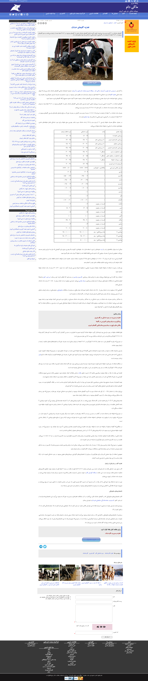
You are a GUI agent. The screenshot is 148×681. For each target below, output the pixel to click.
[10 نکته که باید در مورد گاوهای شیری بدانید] (91, 573)
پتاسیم (75, 277)
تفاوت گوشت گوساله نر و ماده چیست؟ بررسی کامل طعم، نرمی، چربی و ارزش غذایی (22, 33)
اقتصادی (105, 14)
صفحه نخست (133, 14)
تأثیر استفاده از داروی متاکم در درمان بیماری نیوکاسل (22, 242)
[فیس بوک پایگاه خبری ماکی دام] (22, 14)
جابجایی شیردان (96, 500)
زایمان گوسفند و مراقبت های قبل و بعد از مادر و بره (22, 131)
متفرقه (71, 659)
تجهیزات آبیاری (31, 644)
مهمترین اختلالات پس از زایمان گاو (25, 123)
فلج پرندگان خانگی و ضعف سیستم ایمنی (23, 203)
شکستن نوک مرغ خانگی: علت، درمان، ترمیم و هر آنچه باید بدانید (22, 88)
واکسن (71, 663)
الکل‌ (49, 649)
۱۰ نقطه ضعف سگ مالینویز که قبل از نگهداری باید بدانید (24, 111)
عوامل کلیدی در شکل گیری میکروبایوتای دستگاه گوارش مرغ (23, 145)
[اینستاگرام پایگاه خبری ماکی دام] (16, 14)
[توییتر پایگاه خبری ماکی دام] (13, 14)
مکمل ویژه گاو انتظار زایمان (27, 138)
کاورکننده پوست (49, 670)
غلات (79, 373)
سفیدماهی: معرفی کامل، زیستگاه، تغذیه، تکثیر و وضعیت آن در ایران (22, 103)
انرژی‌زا (49, 668)
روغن (49, 672)
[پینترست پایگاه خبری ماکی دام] (27, 14)
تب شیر (48, 277)
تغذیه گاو (113, 95)
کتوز (44, 277)
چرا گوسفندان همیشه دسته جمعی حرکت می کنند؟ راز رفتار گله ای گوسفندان (22, 56)
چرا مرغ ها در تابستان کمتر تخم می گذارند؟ (22, 84)
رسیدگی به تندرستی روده (28, 152)
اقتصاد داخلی (91, 644)
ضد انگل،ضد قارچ (71, 651)
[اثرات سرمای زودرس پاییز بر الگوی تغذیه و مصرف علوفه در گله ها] (112, 573)
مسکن (48, 661)
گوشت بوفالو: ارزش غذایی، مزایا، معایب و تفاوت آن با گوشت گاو (23, 70)
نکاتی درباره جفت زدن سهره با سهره (25, 238)
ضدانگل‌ (49, 658)
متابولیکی (60, 290)
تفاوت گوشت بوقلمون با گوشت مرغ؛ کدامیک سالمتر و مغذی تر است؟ (22, 38)
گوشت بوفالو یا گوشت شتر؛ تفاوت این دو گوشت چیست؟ (23, 47)
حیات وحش (129, 652)
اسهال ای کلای (31, 259)
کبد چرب (111, 500)
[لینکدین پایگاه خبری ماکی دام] (24, 14)
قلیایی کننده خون (49, 665)
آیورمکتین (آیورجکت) (28, 186)
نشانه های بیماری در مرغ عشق (26, 165)
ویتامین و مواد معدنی (72, 652)
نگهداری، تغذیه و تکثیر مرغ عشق (25, 162)
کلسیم (80, 277)
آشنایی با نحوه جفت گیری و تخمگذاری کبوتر (22, 206)
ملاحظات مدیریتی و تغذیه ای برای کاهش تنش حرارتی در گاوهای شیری (49, 584)
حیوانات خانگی (129, 647)
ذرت (101, 249)
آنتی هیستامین (71, 646)
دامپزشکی (129, 649)
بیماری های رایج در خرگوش (27, 189)
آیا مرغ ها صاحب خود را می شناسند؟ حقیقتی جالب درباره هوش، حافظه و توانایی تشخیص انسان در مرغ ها (22, 79)
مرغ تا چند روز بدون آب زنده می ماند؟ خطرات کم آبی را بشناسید (24, 99)
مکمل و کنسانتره (72, 661)
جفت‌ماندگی (104, 500)
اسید (49, 651)
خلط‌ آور (49, 663)
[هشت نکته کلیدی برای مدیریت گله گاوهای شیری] (70, 573)
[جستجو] (132, 1)
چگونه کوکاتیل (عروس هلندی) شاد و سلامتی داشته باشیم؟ (22, 177)
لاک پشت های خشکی (29, 251)
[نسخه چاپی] (39, 23)
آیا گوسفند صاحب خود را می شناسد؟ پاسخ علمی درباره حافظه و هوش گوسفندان (23, 65)
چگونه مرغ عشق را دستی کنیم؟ (26, 192)
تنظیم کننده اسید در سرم (49, 666)
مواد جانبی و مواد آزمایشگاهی (49, 660)
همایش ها (115, 14)
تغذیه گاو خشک (109, 553)
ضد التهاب (71, 649)
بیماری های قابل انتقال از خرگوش (25, 197)
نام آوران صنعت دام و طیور (77, 14)
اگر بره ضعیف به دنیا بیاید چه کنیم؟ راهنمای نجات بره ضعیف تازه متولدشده (22, 51)
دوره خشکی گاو (99, 553)
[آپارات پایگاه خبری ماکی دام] (10, 14)
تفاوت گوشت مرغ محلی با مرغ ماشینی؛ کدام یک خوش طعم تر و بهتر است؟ (23, 42)
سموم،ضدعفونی (72, 656)
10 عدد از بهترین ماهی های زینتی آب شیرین (22, 195)
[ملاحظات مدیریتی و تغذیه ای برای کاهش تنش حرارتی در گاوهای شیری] (49, 573)
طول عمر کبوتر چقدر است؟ (27, 115)
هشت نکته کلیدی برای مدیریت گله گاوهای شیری (71, 584)
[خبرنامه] (126, 1)
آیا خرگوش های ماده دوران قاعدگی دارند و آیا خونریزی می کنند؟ (23, 182)
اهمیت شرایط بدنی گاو (28, 120)
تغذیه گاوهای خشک (80, 27)
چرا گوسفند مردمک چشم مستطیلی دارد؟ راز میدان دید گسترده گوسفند (22, 61)
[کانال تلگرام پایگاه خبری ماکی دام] (19, 14)
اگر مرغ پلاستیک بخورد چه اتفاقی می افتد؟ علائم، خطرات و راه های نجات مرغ (23, 74)
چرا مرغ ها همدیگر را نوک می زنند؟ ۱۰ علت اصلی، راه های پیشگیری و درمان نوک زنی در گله (22, 93)
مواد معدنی (82, 281)
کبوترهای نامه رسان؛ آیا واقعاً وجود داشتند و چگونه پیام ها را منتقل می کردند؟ (23, 29)
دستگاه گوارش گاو (91, 473)
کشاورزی (62, 14)
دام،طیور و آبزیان (108, 23)
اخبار (123, 14)
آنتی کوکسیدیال (72, 665)
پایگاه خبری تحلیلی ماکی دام (75, 675)
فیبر (39, 355)
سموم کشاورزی (31, 646)
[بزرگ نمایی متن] (46, 23)
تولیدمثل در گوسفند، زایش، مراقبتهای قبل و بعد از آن (23, 127)
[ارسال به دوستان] (41, 23)
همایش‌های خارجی (109, 646)
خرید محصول (92, 83)
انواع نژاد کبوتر (30, 200)
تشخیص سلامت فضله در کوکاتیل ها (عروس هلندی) (23, 168)
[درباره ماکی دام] (138, 1)
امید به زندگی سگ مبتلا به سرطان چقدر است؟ (22, 107)
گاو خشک (85, 553)
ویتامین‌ (49, 653)
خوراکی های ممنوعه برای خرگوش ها (24, 245)
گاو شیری (91, 553)
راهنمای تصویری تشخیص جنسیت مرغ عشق (22, 159)
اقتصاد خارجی (91, 646)
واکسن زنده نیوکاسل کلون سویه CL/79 (23, 142)
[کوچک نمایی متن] (43, 23)
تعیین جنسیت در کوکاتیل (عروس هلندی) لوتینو (23, 173)
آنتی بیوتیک (72, 644)
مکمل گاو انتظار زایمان (28, 135)
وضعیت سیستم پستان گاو (28, 117)
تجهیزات (72, 658)
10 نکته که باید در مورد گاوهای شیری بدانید (92, 584)
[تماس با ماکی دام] (135, 1)
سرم (72, 647)
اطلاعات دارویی (93, 14)
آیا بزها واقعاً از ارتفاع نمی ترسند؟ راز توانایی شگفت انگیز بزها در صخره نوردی (22, 24)
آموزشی (129, 646)
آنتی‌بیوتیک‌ (49, 656)
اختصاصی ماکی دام (129, 651)
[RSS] (129, 1)
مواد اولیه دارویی (50, 14)
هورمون (72, 654)
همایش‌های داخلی (109, 644)
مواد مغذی (86, 117)
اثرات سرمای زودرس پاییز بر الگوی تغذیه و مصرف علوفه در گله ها (113, 584)
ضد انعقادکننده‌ (49, 654)
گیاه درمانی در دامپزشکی (28, 149)
